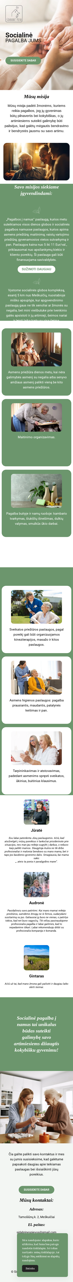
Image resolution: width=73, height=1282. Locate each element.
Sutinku (30, 1268)
